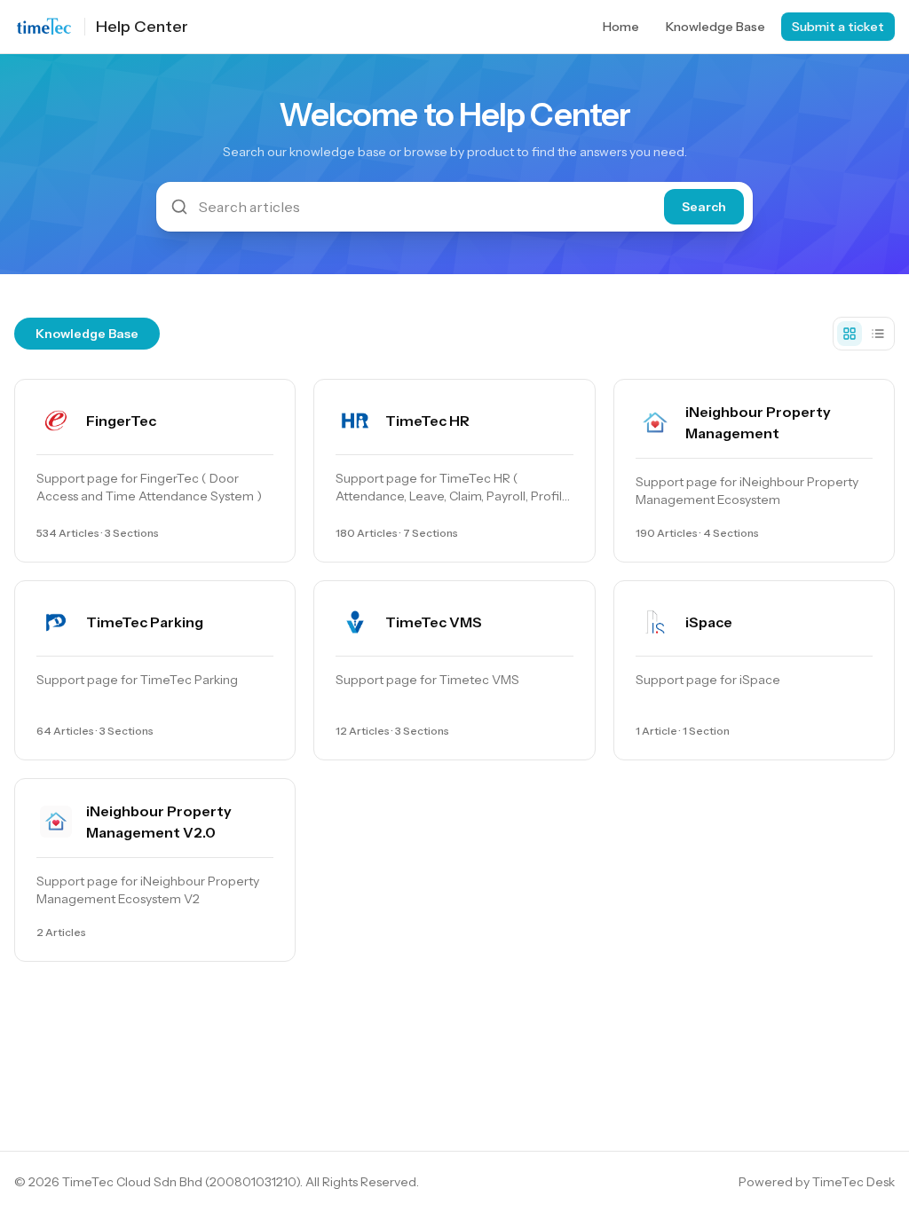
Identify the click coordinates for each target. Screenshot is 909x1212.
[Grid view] (849, 333)
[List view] (878, 333)
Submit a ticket (838, 27)
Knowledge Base (715, 27)
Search (704, 207)
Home (621, 27)
